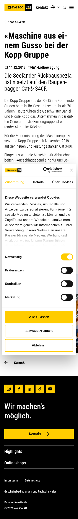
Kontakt (42, 7)
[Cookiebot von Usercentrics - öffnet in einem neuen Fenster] (45, 170)
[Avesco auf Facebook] (19, 389)
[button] (64, 7)
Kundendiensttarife (15, 502)
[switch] (67, 270)
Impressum (11, 480)
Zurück (19, 362)
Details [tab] (38, 182)
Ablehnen (39, 345)
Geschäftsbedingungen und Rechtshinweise (30, 491)
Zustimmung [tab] (14, 182)
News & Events (16, 22)
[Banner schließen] (71, 169)
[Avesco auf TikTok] (40, 389)
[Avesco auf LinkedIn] (29, 389)
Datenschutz (32, 480)
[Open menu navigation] (71, 7)
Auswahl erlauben (39, 331)
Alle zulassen (39, 317)
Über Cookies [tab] (62, 182)
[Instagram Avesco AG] (8, 389)
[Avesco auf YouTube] (50, 389)
